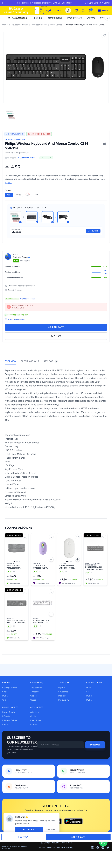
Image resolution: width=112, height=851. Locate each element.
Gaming (104, 18)
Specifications (30, 361)
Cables (33, 696)
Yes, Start (30, 829)
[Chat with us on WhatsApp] (103, 842)
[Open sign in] (68, 10)
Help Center (45, 843)
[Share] (104, 144)
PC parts (6, 716)
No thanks (50, 829)
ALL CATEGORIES (19, 18)
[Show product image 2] (16, 561)
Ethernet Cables (9, 720)
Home (5, 25)
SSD (88, 691)
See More (8, 183)
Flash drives (35, 720)
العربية (48, 10)
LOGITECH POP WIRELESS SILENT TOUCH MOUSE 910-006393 (41, 567)
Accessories (36, 687)
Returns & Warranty (65, 847)
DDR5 (5, 696)
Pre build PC (63, 700)
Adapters (34, 691)
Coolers (33, 716)
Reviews (50, 361)
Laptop (61, 687)
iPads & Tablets (74, 18)
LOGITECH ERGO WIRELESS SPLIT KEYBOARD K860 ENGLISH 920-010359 (15, 567)
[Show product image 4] (19, 561)
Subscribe (95, 744)
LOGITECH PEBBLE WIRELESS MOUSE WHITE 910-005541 (67, 567)
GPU (4, 700)
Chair (4, 691)
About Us (55, 843)
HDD (88, 687)
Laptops (91, 18)
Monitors (62, 696)
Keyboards (63, 691)
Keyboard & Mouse (20, 25)
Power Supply (8, 712)
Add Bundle (93, 231)
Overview (10, 361)
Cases (33, 700)
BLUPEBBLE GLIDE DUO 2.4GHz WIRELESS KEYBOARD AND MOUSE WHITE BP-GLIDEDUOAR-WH (42, 621)
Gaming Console (10, 687)
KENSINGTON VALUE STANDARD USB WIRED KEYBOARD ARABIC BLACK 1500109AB (94, 568)
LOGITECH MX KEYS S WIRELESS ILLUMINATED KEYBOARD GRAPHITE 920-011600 (16, 621)
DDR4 (89, 696)
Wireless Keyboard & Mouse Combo (47, 25)
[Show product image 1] (14, 561)
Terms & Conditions (47, 847)
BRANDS (38, 18)
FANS (5, 724)
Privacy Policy (67, 843)
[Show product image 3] (17, 561)
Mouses (34, 724)
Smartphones (55, 18)
